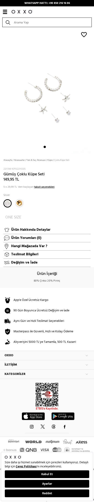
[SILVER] (7, 203)
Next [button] (2, 91)
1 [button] (45, 147)
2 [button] (49, 147)
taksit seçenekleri (44, 187)
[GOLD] (19, 203)
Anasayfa (7, 160)
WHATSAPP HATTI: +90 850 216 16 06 (47, 3)
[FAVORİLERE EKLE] (84, 34)
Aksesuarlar (19, 160)
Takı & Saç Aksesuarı (36, 160)
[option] (47, 91)
